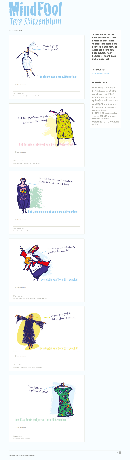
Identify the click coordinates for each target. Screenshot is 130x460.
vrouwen (42, 96)
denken (110, 93)
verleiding (106, 119)
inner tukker (113, 101)
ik (23, 96)
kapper (105, 104)
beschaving (109, 88)
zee (97, 124)
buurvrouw (103, 91)
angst (17, 96)
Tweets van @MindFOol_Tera (100, 73)
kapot (99, 104)
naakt (113, 107)
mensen (99, 107)
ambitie (21, 367)
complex (18, 438)
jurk (27, 96)
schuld (36, 298)
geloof (21, 298)
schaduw (96, 116)
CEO (107, 91)
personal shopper (31, 163)
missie (27, 298)
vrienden (106, 122)
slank (28, 438)
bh (114, 88)
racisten (32, 298)
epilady (101, 97)
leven (115, 104)
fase (106, 97)
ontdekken (21, 231)
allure (17, 367)
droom (21, 96)
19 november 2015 (19, 93)
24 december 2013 (19, 228)
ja (25, 96)
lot (93, 107)
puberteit (107, 113)
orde (94, 110)
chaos (112, 90)
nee (30, 96)
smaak (30, 231)
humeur (103, 101)
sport (94, 118)
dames (18, 163)
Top (117, 452)
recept (26, 231)
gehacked (111, 97)
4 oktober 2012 (18, 436)
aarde (95, 87)
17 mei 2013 (18, 364)
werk (94, 124)
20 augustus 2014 (19, 161)
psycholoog (98, 112)
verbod (40, 298)
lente (110, 104)
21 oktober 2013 (19, 296)
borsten (96, 90)
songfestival (39, 367)
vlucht (37, 96)
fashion (22, 163)
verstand (33, 96)
